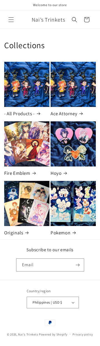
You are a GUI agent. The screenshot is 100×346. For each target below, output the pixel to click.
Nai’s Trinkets (28, 334)
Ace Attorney (64, 114)
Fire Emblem (17, 173)
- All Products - (19, 114)
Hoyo (56, 173)
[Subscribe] (78, 264)
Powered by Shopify (53, 334)
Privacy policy (82, 334)
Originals (13, 233)
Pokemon (60, 233)
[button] (11, 20)
